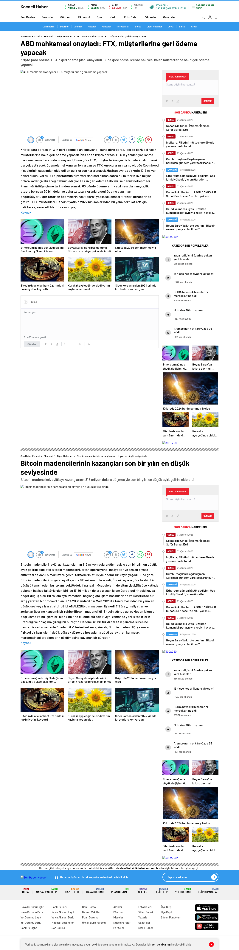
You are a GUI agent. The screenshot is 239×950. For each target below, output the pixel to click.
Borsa (138, 26)
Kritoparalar (123, 26)
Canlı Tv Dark (59, 907)
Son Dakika (28, 17)
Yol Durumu (183, 891)
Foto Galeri (131, 17)
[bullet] (71, 344)
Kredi (194, 26)
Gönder (31, 344)
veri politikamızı (161, 944)
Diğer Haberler (154, 26)
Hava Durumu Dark (32, 912)
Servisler (47, 17)
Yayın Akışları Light (63, 912)
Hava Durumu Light (32, 907)
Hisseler (92, 26)
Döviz (170, 26)
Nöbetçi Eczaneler (63, 922)
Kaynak (26, 212)
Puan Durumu (119, 891)
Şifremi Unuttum (171, 917)
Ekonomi (84, 17)
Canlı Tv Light (29, 927)
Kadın (113, 17)
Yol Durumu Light (31, 917)
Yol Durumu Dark (31, 922)
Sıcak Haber (145, 927)
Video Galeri (145, 912)
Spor (100, 17)
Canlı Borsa (49, 26)
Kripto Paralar (208, 891)
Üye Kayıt (166, 912)
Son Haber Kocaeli (30, 36)
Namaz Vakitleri (47, 891)
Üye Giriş (166, 907)
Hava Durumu (95, 891)
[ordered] (65, 344)
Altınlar (78, 26)
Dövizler (64, 26)
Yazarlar (143, 917)
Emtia (182, 26)
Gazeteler (169, 17)
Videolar (150, 17)
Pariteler (106, 26)
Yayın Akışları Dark (63, 917)
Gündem (65, 17)
